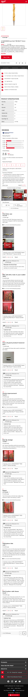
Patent (12, 688)
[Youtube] (20, 681)
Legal (8, 688)
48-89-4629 (4, 37)
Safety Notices (18, 688)
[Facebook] (8, 681)
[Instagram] (12, 681)
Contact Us (17, 692)
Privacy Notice (11, 692)
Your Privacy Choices (8, 690)
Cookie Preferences (20, 690)
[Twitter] (16, 681)
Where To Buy (6, 57)
